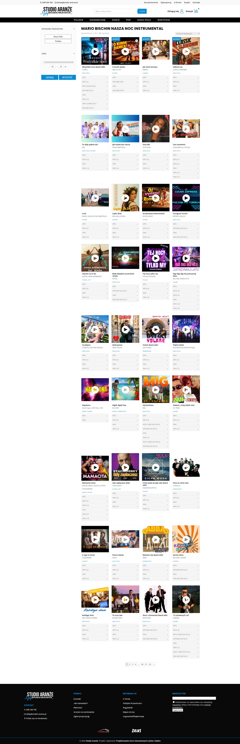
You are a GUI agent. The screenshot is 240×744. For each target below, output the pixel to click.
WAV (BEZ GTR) (118, 90)
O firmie (177, 3)
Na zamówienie (151, 3)
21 (146, 664)
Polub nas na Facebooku (36, 718)
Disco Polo (144, 20)
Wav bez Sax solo (180, 237)
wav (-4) (176, 177)
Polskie (78, 20)
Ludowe (145, 73)
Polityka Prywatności (132, 703)
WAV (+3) (85, 168)
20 (142, 664)
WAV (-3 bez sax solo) (151, 442)
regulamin (176, 705)
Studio (187, 3)
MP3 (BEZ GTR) (118, 82)
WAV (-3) (85, 99)
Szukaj (142, 11)
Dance (116, 20)
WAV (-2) (146, 90)
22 (150, 664)
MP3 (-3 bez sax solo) (151, 424)
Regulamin (128, 707)
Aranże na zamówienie (84, 712)
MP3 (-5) (146, 570)
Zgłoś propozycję (81, 716)
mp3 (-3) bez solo (89, 86)
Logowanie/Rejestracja (133, 716)
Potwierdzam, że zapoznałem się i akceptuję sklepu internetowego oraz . (192, 705)
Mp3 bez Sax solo (180, 228)
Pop (128, 20)
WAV (84, 95)
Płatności (78, 707)
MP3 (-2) (146, 82)
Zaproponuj (166, 3)
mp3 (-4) (176, 164)
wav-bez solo (88, 108)
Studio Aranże (92, 741)
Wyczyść (67, 77)
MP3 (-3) (85, 82)
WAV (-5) (146, 578)
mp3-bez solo (88, 90)
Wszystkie (164, 20)
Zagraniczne (98, 20)
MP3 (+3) (85, 159)
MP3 (84, 77)
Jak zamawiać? (81, 703)
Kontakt (196, 3)
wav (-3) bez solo (89, 103)
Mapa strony (129, 712)
